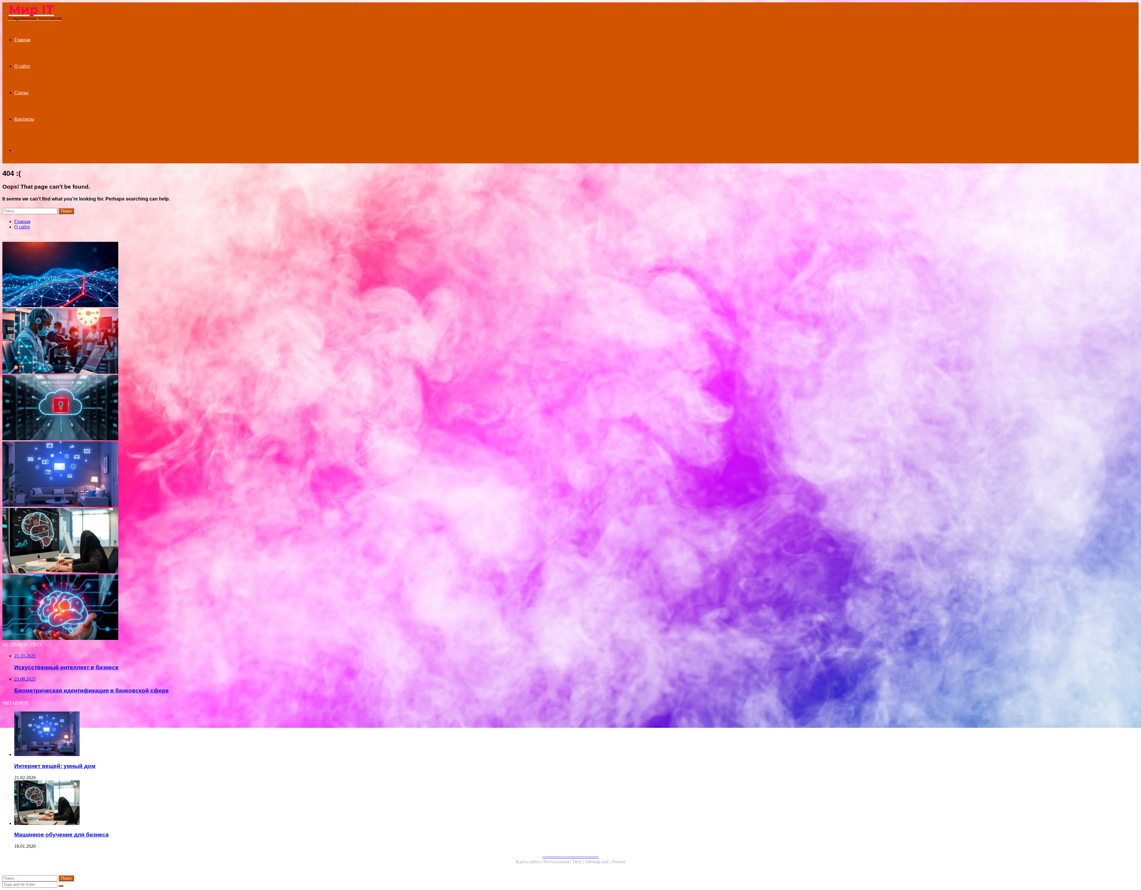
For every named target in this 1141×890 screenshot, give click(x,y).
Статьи (21, 92)
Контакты (24, 118)
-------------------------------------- (570, 856)
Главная (22, 39)
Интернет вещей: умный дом (54, 766)
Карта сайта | (529, 861)
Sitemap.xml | (598, 861)
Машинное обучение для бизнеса (61, 834)
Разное (618, 861)
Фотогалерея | (557, 861)
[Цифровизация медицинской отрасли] (180, 341)
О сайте (22, 66)
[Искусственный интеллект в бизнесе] (180, 608)
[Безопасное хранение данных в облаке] (180, 408)
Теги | (578, 861)
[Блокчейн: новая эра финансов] (180, 275)
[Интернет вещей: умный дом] (180, 474)
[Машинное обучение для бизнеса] (180, 541)
